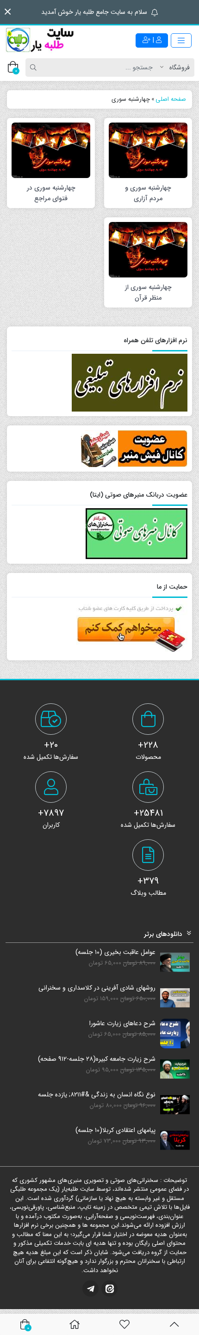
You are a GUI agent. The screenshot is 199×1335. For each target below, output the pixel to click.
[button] (8, 12)
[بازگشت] (174, 1324)
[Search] (34, 67)
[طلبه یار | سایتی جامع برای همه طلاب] (39, 40)
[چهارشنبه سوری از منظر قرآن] (148, 249)
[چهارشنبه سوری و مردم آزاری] (148, 150)
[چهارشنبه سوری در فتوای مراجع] (51, 150)
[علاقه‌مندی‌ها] (124, 1324)
